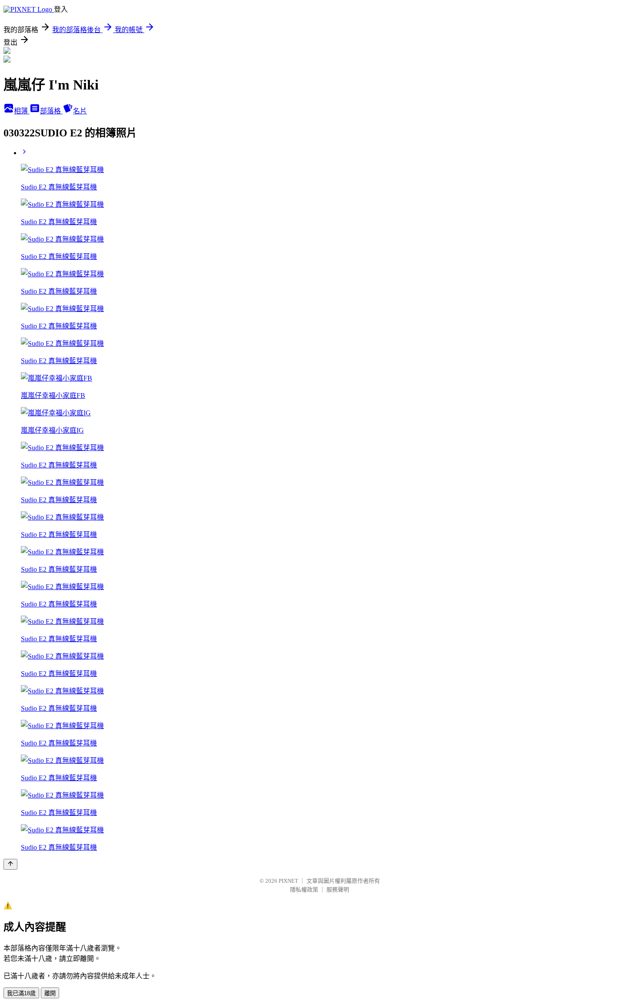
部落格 (51, 111)
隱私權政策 (304, 889)
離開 (50, 993)
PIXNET (288, 881)
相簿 (22, 111)
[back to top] (10, 864)
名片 (80, 111)
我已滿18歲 (21, 993)
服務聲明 (337, 889)
